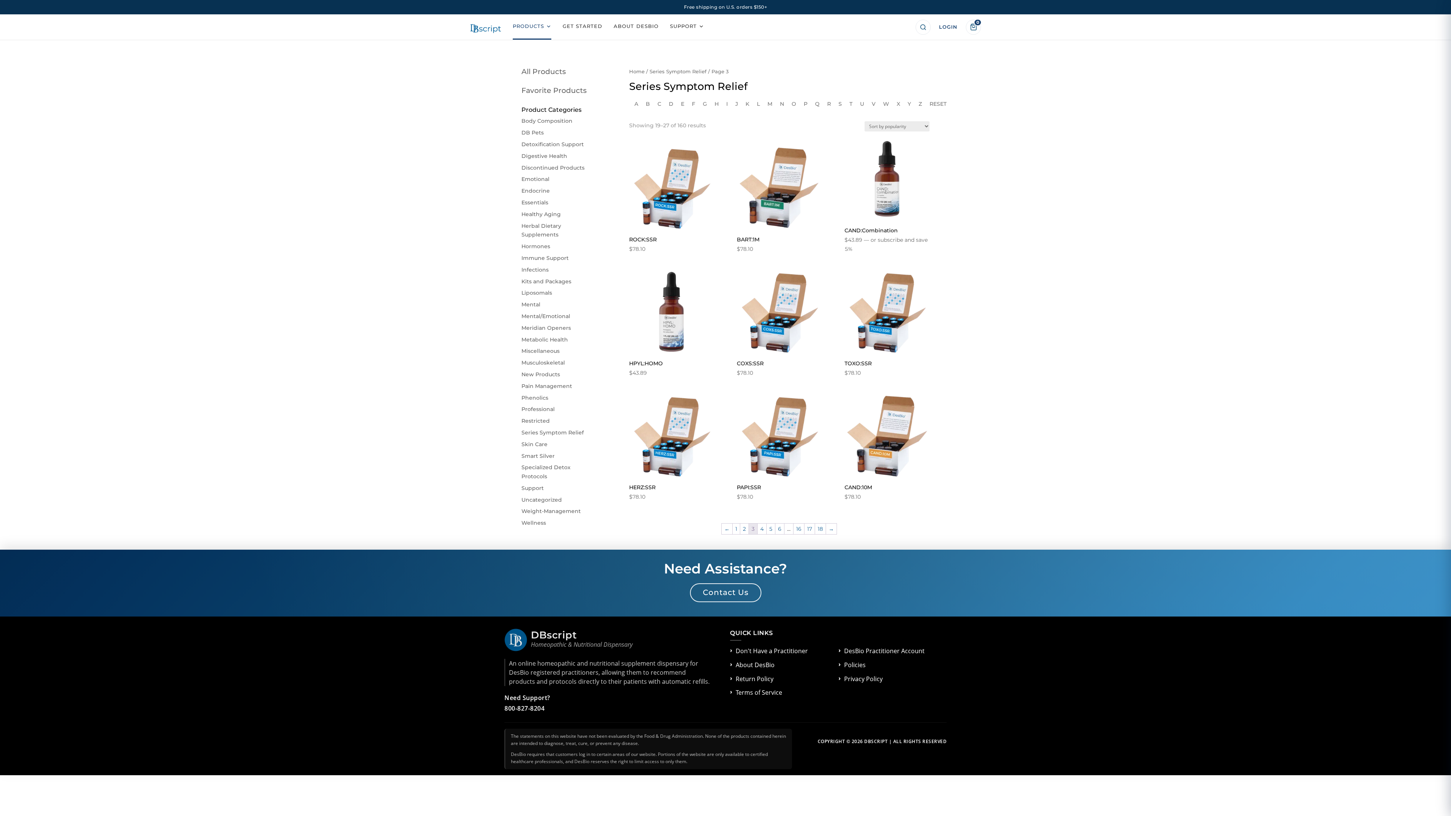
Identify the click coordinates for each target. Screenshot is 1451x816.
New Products (540, 374)
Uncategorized (541, 499)
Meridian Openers (546, 328)
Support (532, 488)
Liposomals (536, 292)
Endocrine (535, 190)
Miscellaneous (540, 351)
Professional (538, 409)
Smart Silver (538, 456)
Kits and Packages (546, 281)
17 (809, 528)
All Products (543, 71)
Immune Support (545, 258)
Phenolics (534, 397)
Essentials (534, 202)
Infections (535, 269)
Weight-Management (551, 511)
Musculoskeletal (543, 362)
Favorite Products (554, 90)
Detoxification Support (552, 144)
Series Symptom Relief (678, 71)
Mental (530, 304)
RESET (938, 103)
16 (798, 528)
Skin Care (534, 444)
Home (637, 71)
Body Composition (546, 120)
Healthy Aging (541, 214)
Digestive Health (544, 156)
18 (820, 528)
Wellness (533, 522)
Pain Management (546, 386)
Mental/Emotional (545, 316)
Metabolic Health (544, 339)
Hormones (535, 246)
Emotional (535, 179)
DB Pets (532, 132)
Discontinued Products (553, 167)
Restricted (535, 420)
